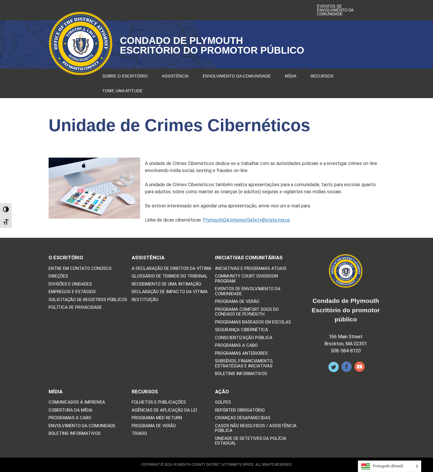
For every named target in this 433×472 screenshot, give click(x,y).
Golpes (223, 402)
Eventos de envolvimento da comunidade (335, 10)
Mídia (290, 76)
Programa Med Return (157, 417)
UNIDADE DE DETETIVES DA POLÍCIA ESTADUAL (250, 441)
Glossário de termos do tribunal (170, 276)
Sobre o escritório (125, 76)
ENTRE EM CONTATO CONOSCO (80, 268)
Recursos (321, 76)
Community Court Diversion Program (246, 278)
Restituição (145, 299)
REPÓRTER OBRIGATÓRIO (240, 410)
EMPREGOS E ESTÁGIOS (72, 291)
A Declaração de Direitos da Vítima (171, 268)
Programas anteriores (241, 353)
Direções (58, 276)
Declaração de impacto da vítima (170, 291)
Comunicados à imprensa (77, 402)
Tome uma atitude (122, 90)
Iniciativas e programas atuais (250, 268)
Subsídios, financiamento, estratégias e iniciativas (244, 363)
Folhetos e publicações (159, 402)
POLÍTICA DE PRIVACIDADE (75, 307)
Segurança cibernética (241, 329)
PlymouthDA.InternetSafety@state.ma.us (246, 220)
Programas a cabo (236, 345)
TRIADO (139, 433)
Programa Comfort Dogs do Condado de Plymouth (247, 312)
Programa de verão (237, 301)
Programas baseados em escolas (253, 322)
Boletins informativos (241, 373)
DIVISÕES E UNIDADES (70, 284)
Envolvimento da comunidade (237, 76)
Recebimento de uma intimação (166, 284)
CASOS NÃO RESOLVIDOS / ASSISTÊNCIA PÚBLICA (256, 428)
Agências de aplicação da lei (164, 410)
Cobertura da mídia (70, 410)
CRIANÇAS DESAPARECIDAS (242, 417)
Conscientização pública (243, 337)
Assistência (175, 76)
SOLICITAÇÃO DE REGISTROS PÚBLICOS (88, 299)
